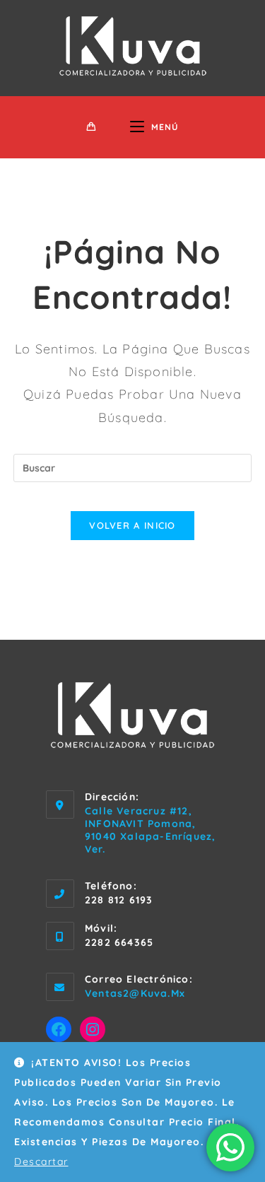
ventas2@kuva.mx (135, 993)
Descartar (41, 1161)
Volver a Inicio (132, 525)
